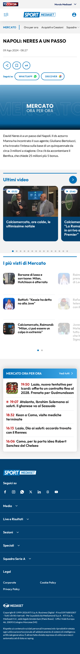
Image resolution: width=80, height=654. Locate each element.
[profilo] (74, 14)
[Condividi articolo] (7, 65)
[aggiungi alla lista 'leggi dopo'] (16, 65)
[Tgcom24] (10, 4)
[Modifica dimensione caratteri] (26, 65)
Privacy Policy (11, 589)
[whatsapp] (22, 492)
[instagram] (14, 492)
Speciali (8, 545)
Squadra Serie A (14, 559)
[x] (31, 492)
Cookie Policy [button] (48, 582)
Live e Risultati (13, 519)
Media (7, 506)
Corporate (9, 582)
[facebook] (5, 492)
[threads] (48, 492)
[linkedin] (39, 492)
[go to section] (73, 180)
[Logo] (40, 15)
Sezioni (8, 532)
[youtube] (56, 492)
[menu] (6, 14)
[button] (40, 15)
